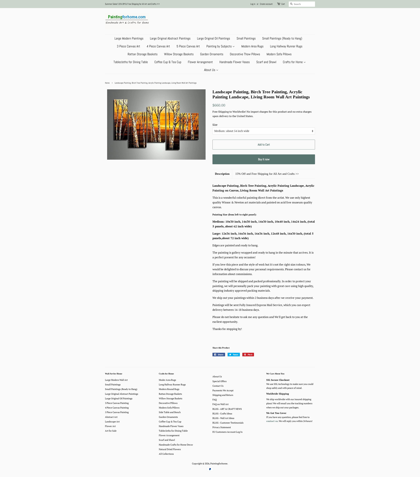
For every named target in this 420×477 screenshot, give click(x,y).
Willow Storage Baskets (179, 54)
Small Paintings (246, 38)
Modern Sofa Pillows (279, 54)
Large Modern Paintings (129, 38)
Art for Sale (110, 430)
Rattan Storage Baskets (143, 54)
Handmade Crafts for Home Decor (176, 444)
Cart (283, 3)
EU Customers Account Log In (227, 431)
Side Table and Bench (170, 412)
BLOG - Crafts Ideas (222, 413)
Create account (266, 3)
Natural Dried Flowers (170, 449)
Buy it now (264, 159)
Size (215, 125)
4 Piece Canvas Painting (117, 407)
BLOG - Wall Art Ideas (223, 418)
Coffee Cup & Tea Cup (167, 62)
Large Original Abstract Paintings (170, 38)
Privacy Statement (221, 427)
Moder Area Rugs (167, 379)
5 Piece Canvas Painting (117, 412)
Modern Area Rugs (252, 46)
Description (222, 173)
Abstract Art (111, 416)
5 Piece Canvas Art (188, 46)
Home (107, 83)
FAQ (214, 399)
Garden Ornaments (211, 54)
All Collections (166, 453)
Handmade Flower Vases (234, 62)
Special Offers (219, 381)
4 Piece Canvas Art (158, 46)
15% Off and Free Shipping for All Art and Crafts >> (267, 173)
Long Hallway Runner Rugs (286, 46)
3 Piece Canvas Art (128, 46)
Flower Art (110, 426)
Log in (252, 3)
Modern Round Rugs (169, 389)
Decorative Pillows (168, 403)
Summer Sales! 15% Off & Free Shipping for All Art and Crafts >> (132, 3)
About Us (210, 70)
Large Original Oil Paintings (213, 38)
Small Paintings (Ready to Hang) (282, 38)
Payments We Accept (222, 390)
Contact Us (217, 385)
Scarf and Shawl (266, 62)
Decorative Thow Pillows (245, 54)
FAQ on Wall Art (220, 404)
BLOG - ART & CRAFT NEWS (227, 408)
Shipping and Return (222, 395)
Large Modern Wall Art (116, 379)
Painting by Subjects (219, 46)
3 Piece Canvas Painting (117, 403)
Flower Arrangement (200, 62)
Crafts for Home (293, 62)
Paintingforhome (218, 463)
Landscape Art (112, 421)
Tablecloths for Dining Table (131, 62)
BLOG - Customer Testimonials (227, 422)
